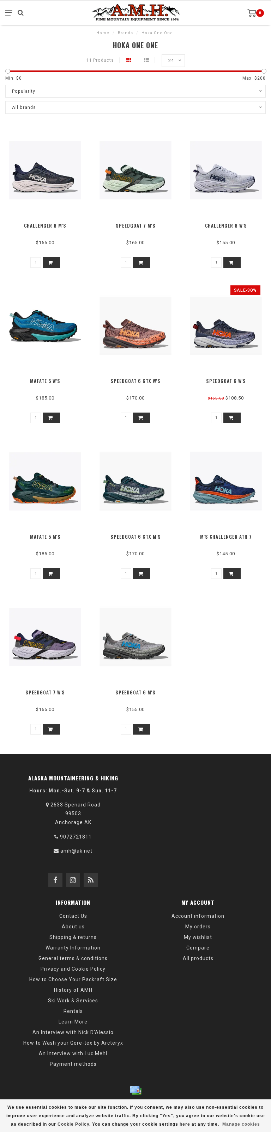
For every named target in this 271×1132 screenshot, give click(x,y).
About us (73, 926)
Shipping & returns (73, 937)
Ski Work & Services (73, 1000)
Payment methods (73, 1064)
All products (198, 958)
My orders (198, 926)
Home (102, 33)
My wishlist (198, 937)
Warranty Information (73, 948)
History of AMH (73, 990)
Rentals (73, 1011)
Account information (197, 916)
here (185, 1124)
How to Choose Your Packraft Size (73, 979)
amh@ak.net (76, 851)
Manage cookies (241, 1124)
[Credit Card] (135, 1090)
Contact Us (73, 916)
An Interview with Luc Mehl (73, 1053)
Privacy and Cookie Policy (73, 969)
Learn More (73, 1022)
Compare (198, 948)
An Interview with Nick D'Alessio (73, 1032)
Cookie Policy (73, 1124)
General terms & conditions (73, 958)
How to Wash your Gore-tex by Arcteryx (73, 1043)
